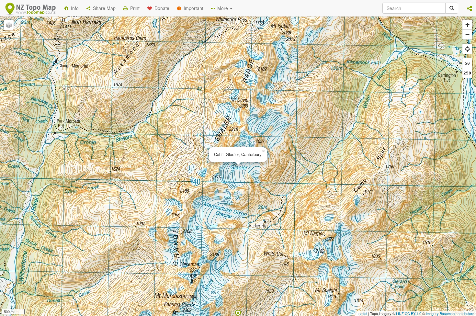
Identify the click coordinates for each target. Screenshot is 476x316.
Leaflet (362, 313)
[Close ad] (238, 312)
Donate (160, 8)
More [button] (222, 8)
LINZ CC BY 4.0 (408, 313)
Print (134, 8)
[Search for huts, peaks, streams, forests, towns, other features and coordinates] (451, 8)
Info (73, 8)
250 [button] (467, 73)
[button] (469, 8)
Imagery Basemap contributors (450, 313)
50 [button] (467, 63)
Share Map (103, 8)
